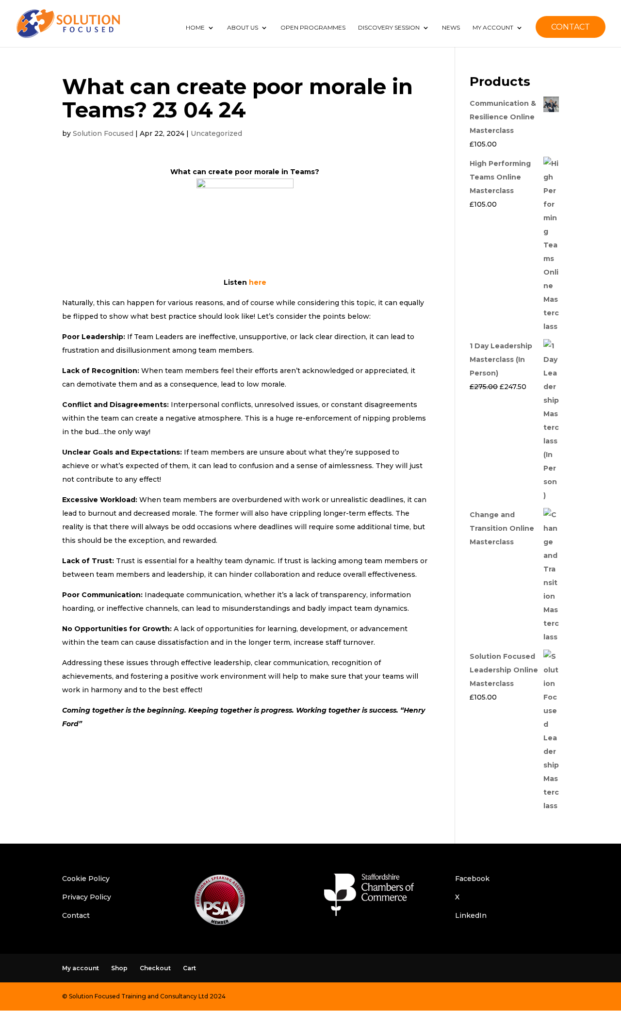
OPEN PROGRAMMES (312, 27)
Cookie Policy (86, 878)
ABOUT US (242, 27)
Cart (189, 968)
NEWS (451, 27)
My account (80, 968)
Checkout (155, 968)
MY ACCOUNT (493, 27)
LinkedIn (471, 915)
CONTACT (570, 27)
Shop (119, 968)
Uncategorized (216, 133)
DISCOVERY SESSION (389, 27)
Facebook (472, 878)
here (257, 282)
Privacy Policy (86, 897)
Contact (76, 915)
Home (195, 27)
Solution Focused (103, 133)
